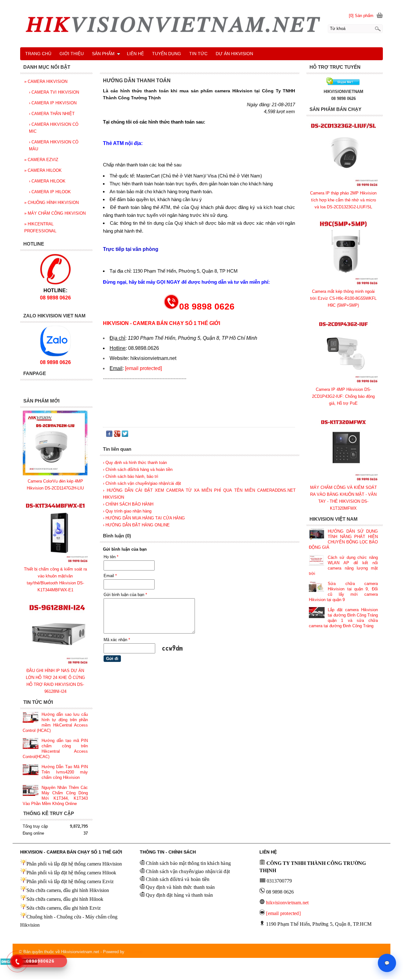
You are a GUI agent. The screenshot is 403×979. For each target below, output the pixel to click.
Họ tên (111, 556)
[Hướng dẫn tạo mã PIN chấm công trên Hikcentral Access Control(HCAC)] (30, 744)
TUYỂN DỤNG (166, 53)
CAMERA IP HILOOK (50, 191)
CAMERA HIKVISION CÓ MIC (53, 128)
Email (110, 575)
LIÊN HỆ (135, 53)
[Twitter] (125, 435)
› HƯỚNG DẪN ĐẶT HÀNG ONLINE (136, 525)
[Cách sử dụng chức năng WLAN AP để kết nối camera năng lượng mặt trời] (317, 561)
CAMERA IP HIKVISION (53, 103)
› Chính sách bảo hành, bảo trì (130, 476)
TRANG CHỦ (38, 53)
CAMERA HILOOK (43, 170)
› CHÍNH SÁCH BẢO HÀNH (128, 504)
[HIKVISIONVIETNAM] (343, 84)
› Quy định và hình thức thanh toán (135, 462)
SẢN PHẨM (103, 53)
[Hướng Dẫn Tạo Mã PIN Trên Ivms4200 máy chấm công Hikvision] (30, 770)
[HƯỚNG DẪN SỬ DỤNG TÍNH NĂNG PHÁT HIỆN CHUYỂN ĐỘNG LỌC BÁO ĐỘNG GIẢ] (317, 535)
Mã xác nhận (117, 639)
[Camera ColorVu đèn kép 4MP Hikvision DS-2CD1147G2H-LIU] (55, 474)
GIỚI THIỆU (72, 53)
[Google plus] (117, 435)
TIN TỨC (198, 53)
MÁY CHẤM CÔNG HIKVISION (55, 213)
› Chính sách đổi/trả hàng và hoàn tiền (138, 469)
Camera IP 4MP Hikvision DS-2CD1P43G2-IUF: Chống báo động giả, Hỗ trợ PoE (343, 396)
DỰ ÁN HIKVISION (234, 53)
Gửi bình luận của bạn (125, 594)
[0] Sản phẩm (361, 15)
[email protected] (143, 368)
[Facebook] (109, 435)
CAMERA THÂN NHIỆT (52, 113)
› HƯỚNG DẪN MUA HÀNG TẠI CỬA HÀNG (144, 518)
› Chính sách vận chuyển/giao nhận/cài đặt (142, 483)
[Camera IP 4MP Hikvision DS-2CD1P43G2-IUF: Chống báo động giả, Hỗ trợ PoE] (343, 382)
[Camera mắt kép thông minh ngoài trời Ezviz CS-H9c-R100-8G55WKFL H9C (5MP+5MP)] (343, 284)
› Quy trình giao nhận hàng (127, 511)
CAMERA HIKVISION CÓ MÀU (53, 145)
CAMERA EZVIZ (41, 159)
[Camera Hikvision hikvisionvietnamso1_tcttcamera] (201, 26)
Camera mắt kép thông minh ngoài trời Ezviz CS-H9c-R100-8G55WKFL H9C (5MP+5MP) (343, 298)
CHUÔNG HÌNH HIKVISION (51, 202)
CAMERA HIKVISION (45, 81)
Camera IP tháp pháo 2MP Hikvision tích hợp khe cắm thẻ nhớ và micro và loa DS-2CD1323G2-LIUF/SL (343, 200)
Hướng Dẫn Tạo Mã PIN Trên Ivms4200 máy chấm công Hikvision (65, 772)
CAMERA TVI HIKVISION (54, 92)
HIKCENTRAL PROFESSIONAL (40, 227)
